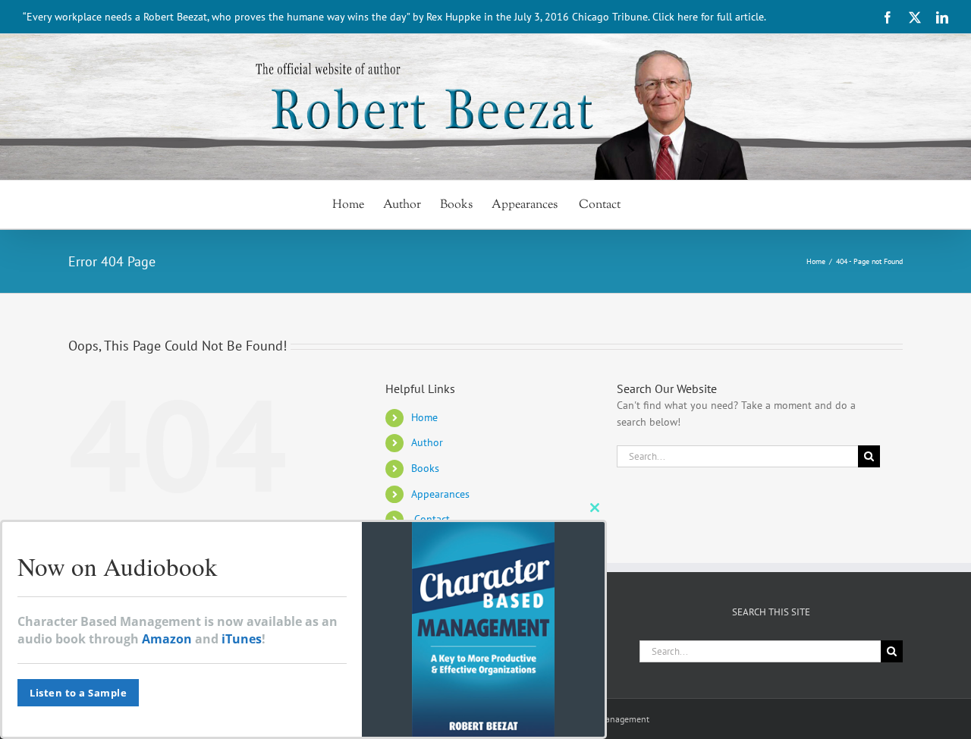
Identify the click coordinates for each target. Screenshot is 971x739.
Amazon (167, 639)
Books (425, 468)
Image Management (611, 719)
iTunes (242, 639)
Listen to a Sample (78, 693)
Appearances (440, 494)
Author (427, 442)
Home (424, 417)
